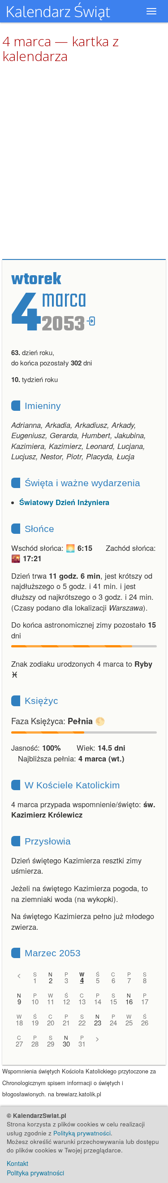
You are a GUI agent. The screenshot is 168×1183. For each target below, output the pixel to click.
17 (144, 1001)
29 (50, 1043)
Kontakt (17, 1163)
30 (66, 1043)
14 (97, 1001)
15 (113, 1001)
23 (97, 1022)
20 (50, 1022)
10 (35, 1001)
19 (35, 1022)
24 (113, 1022)
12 (66, 1001)
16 (129, 1001)
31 (82, 1043)
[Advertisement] (84, 162)
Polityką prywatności (82, 1133)
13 (82, 1001)
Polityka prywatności (35, 1172)
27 (19, 1043)
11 (50, 1001)
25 (129, 1022)
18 (19, 1022)
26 (144, 1022)
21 (66, 1022)
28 (35, 1043)
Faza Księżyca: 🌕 (58, 720)
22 (82, 1022)
